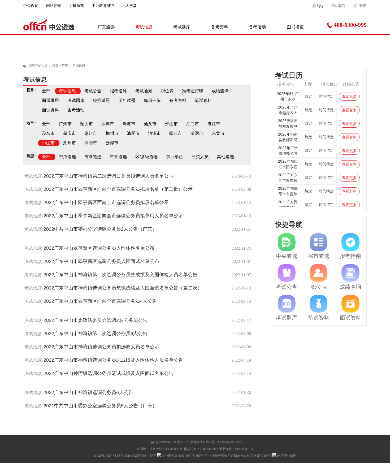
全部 (46, 91)
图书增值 (295, 27)
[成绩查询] (350, 273)
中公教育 (30, 5)
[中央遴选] (287, 242)
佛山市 (171, 124)
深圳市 (107, 124)
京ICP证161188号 (144, 456)
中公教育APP (103, 5)
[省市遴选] (319, 242)
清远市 (196, 133)
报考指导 (118, 91)
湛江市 (213, 124)
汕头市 (150, 124)
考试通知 (143, 91)
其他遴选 (225, 156)
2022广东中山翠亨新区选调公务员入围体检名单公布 (99, 248)
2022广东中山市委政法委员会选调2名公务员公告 (96, 320)
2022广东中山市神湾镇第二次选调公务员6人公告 (96, 333)
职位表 (167, 91)
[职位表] (319, 273)
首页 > (57, 65)
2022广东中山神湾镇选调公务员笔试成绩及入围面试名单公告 (109, 373)
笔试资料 (203, 100)
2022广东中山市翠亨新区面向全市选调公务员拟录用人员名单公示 (113, 215)
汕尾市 (133, 133)
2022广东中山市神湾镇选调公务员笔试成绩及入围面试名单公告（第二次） (123, 288)
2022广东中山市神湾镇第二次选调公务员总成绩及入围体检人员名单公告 (120, 274)
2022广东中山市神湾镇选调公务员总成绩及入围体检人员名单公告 (113, 360)
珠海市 (129, 124)
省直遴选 (92, 156)
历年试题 (126, 100)
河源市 (154, 133)
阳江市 (175, 133)
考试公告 (92, 91)
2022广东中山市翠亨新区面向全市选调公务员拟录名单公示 (106, 202)
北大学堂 (129, 5)
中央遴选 (67, 156)
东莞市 (218, 133)
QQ (320, 5)
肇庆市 (69, 133)
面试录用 (50, 100)
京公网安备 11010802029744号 (184, 456)
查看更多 (349, 96)
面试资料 (50, 110)
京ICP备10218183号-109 (112, 456)
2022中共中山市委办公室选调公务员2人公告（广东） (100, 229)
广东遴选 (106, 27)
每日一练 (152, 100)
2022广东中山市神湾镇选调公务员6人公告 (88, 392)
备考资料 (219, 27)
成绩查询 (220, 91)
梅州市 (112, 133)
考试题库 (181, 27)
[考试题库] (287, 304)
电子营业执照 (286, 456)
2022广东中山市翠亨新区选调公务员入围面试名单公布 (101, 261)
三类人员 (200, 156)
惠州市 (90, 133)
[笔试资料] (319, 304)
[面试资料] (350, 304)
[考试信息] (32, 176)
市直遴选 (118, 156)
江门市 (192, 124)
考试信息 (144, 27)
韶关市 (86, 124)
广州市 (65, 124)
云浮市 (112, 143)
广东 (65, 65)
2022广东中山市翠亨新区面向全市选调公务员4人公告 (100, 301)
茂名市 (48, 133)
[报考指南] (350, 242)
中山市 (48, 143)
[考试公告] (287, 273)
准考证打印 (192, 91)
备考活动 (257, 27)
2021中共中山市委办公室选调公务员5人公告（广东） (100, 405)
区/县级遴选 (146, 156)
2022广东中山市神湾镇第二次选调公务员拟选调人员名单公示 (109, 176)
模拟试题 (101, 100)
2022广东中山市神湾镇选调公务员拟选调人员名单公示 (101, 346)
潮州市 (69, 143)
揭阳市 (90, 143)
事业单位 (174, 156)
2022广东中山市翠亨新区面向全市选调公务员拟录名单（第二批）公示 (118, 189)
